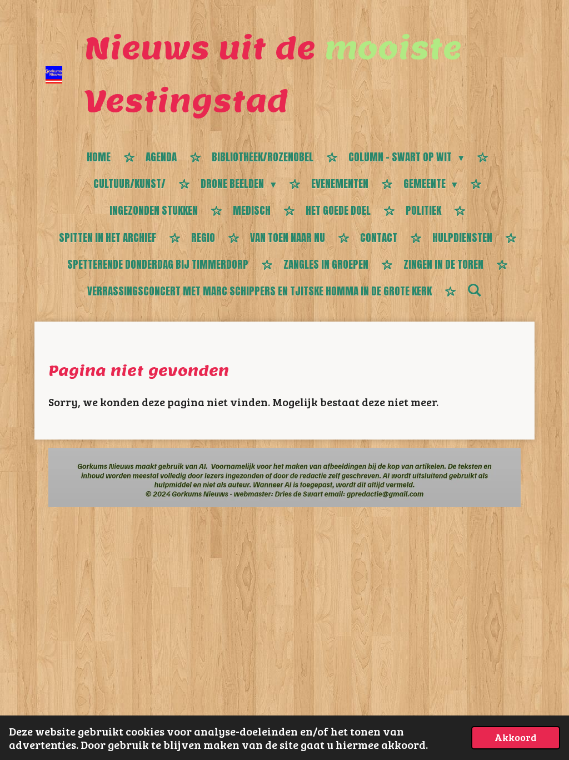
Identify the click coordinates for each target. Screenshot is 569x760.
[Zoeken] (474, 290)
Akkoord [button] (516, 737)
